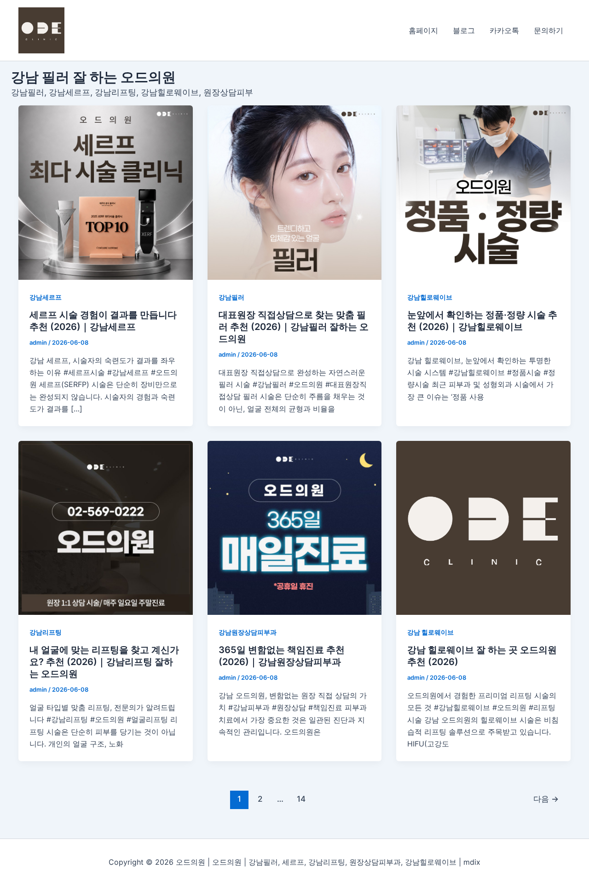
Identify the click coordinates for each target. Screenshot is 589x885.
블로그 (464, 30)
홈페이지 (423, 30)
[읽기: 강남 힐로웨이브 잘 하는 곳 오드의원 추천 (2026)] (483, 528)
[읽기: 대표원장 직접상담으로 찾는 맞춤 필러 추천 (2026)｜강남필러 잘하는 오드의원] (295, 192)
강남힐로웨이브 (429, 297)
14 (301, 799)
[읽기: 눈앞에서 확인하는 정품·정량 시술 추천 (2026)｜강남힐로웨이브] (483, 192)
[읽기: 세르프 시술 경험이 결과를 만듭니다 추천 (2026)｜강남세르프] (105, 192)
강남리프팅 (45, 632)
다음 (546, 799)
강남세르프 (45, 297)
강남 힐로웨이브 (430, 632)
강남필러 (231, 297)
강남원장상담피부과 (248, 632)
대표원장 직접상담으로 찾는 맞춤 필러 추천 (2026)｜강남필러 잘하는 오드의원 (294, 326)
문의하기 (548, 30)
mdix (471, 862)
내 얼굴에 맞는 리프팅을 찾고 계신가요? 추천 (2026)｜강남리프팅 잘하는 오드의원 (104, 661)
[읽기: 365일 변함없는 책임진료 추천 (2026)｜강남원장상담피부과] (295, 528)
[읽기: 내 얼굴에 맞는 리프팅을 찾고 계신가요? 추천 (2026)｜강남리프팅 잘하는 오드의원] (105, 528)
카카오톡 (504, 30)
